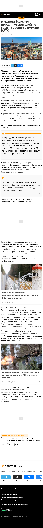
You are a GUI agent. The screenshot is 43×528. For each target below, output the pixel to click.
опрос (38, 445)
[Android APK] (7, 510)
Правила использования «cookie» (12, 497)
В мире (3, 472)
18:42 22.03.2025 (6, 34)
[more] (40, 157)
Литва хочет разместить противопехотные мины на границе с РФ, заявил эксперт (21, 295)
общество (23, 445)
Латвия (11, 445)
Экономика (32, 472)
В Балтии (4, 445)
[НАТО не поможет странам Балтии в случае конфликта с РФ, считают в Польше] (21, 357)
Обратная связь (6, 505)
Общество (31, 445)
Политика (12, 472)
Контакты (18, 489)
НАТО (17, 445)
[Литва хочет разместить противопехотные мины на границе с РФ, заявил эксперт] (21, 277)
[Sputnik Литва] (6, 15)
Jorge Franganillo (11, 62)
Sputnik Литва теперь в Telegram (15, 435)
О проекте (4, 489)
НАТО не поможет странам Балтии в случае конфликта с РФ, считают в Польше (20, 375)
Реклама (11, 489)
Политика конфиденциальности (11, 492)
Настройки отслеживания (20, 505)
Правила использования (9, 494)
